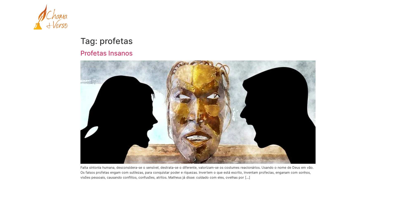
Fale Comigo (339, 17)
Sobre (293, 17)
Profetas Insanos (106, 53)
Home (252, 17)
